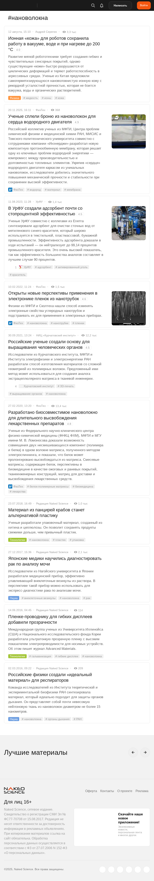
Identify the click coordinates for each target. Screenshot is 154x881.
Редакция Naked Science (52, 503)
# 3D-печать (66, 386)
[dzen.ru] (129, 869)
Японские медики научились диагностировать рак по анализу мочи (54, 561)
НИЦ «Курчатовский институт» (56, 335)
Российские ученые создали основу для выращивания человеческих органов (49, 344)
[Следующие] (145, 752)
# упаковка (77, 539)
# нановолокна (37, 323)
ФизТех (40, 110)
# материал (52, 189)
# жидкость (30, 98)
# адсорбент (43, 267)
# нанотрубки (59, 323)
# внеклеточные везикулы (39, 598)
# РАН (78, 719)
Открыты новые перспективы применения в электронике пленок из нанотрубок (52, 296)
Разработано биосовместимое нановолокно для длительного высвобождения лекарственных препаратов (52, 418)
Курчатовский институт (39, 386)
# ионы (46, 98)
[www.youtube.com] (120, 869)
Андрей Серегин (46, 31)
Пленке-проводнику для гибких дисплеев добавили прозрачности (50, 619)
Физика (14, 98)
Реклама (142, 791)
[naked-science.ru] (146, 869)
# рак (86, 598)
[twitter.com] (102, 869)
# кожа (59, 98)
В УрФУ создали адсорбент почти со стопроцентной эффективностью (45, 211)
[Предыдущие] (133, 752)
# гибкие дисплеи (66, 656)
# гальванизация (40, 656)
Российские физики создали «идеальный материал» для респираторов (50, 677)
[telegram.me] (137, 869)
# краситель (17, 274)
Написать (120, 5)
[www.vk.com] (111, 869)
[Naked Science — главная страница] (25, 5)
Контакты (107, 791)
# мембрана (72, 189)
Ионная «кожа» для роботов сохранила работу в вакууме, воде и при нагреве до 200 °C (54, 44)
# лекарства (17, 491)
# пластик (59, 539)
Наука (14, 598)
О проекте (124, 791)
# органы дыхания (58, 719)
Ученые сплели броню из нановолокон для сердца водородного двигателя (52, 119)
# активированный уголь (71, 267)
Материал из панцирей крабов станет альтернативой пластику (46, 512)
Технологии (17, 539)
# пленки (78, 323)
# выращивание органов (26, 393)
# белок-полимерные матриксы (48, 486)
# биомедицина (83, 486)
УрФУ (39, 201)
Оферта (91, 791)
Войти (144, 5)
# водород (34, 189)
